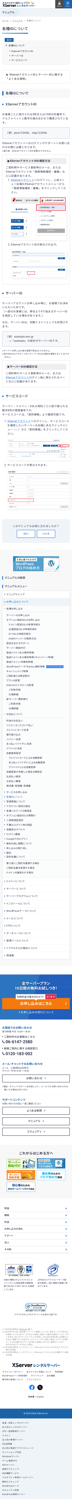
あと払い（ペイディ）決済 (18, 743)
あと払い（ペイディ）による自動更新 (27, 762)
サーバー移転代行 (15, 648)
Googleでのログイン (17, 839)
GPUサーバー (8, 1465)
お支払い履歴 (13, 781)
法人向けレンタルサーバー (14, 1427)
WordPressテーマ (10, 1486)
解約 (8, 853)
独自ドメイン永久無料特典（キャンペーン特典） (30, 657)
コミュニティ (34, 1131)
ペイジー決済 (13, 739)
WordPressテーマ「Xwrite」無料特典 (34, 666)
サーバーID (17, 55)
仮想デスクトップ (10, 1469)
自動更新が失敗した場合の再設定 (24, 772)
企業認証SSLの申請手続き (23, 629)
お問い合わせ (34, 1078)
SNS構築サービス (10, 1473)
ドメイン (6, 1435)
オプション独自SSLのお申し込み (23, 620)
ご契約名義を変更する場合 (20, 868)
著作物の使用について (12, 1379)
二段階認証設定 (14, 820)
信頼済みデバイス (15, 829)
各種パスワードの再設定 (19, 811)
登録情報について (15, 801)
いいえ (46, 533)
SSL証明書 (7, 1444)
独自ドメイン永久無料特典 (20, 652)
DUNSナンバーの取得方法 (22, 638)
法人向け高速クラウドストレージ (17, 1448)
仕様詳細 (13, 694)
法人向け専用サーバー (12, 1440)
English (40, 1397)
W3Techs (23, 1329)
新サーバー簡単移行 (17, 699)
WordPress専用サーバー (13, 1494)
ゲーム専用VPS (9, 1461)
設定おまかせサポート (17, 643)
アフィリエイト (33, 1379)
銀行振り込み (13, 734)
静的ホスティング (10, 1482)
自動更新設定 (13, 753)
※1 (33, 3)
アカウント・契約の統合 (18, 806)
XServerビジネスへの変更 (20, 685)
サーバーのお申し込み (18, 615)
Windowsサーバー (10, 1456)
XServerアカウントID (22, 51)
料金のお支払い (14, 720)
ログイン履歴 (13, 834)
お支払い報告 (13, 776)
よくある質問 (34, 1110)
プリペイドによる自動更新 (22, 767)
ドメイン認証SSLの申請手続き (24, 624)
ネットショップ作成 (11, 1452)
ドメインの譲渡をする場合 (19, 872)
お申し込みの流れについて (37, 1012)
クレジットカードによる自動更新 (25, 758)
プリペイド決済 (14, 748)
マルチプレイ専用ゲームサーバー (17, 1477)
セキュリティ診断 (10, 1490)
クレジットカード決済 (17, 730)
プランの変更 (13, 680)
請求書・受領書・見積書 (18, 786)
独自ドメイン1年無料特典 (19, 662)
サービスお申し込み (16, 792)
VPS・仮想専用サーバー (13, 1431)
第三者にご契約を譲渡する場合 (22, 863)
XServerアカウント (22, 180)
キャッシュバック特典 (17, 671)
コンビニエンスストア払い (19, 725)
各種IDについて (14, 797)
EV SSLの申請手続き (20, 634)
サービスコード (19, 60)
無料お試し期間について (19, 843)
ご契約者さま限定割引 (18, 676)
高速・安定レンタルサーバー (15, 1423)
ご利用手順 (14, 689)
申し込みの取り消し (16, 848)
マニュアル (34, 1121)
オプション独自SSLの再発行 (21, 815)
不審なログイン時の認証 (19, 825)
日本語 (31, 1397)
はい (26, 533)
